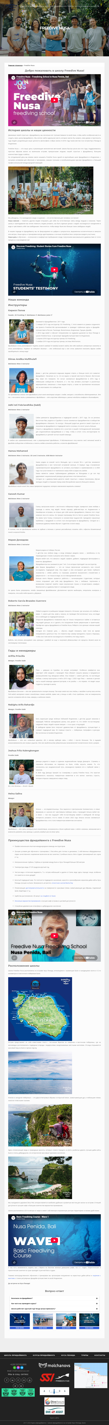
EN (25, 11)
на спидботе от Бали (48, 896)
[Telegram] (21, 1369)
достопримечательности (35, 888)
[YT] (29, 1380)
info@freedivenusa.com (20, 1371)
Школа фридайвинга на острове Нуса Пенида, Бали (67, 1423)
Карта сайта (54, 1418)
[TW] (15, 1386)
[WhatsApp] (14, 1369)
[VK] (12, 1380)
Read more (20, 1328)
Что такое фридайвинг (20, 1321)
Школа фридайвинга (33, 6)
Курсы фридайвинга (56, 6)
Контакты (94, 6)
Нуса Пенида (81, 6)
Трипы (70, 6)
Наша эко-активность (89, 1321)
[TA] (24, 1380)
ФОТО (42, 1320)
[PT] (21, 1386)
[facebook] (18, 1369)
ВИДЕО (66, 1320)
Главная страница (15, 65)
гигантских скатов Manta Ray (62, 883)
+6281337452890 (18, 1364)
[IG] (18, 1380)
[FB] (6, 1380)
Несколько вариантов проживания (27, 901)
